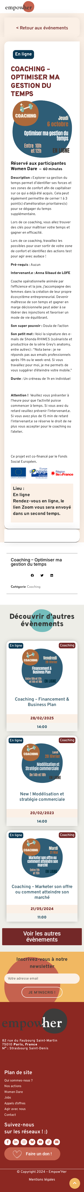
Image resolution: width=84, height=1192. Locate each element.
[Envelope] (56, 1142)
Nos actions (12, 1086)
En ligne (23, 54)
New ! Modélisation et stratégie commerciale (42, 797)
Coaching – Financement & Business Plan (42, 702)
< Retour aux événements (42, 28)
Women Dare (13, 1092)
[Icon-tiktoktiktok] (48, 1142)
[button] (32, 575)
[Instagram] (24, 1142)
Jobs (7, 1098)
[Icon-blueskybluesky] (32, 1142)
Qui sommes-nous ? (18, 1081)
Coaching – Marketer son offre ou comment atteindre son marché (42, 892)
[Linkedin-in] (15, 1142)
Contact (10, 1115)
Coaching (33, 587)
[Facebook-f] (7, 1142)
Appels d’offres (14, 1104)
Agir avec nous (15, 1109)
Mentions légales (42, 1180)
